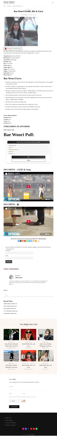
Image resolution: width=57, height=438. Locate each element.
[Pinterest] (25, 241)
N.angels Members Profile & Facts (10, 313)
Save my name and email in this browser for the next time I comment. (23, 396)
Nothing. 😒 (11, 151)
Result (28, 160)
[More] (36, 241)
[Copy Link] (34, 241)
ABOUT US (8, 418)
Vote (28, 157)
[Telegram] (31, 241)
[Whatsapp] (27, 241)
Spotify (9, 129)
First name (7, 250)
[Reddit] (23, 241)
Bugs (13, 129)
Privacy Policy (9, 420)
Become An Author (10, 425)
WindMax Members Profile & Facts (10, 303)
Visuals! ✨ (11, 147)
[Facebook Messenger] (29, 241)
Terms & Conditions (11, 422)
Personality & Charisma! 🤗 (14, 149)
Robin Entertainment (14, 268)
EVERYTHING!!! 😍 (12, 145)
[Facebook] (18, 241)
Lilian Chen (24, 14)
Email (6, 255)
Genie (5, 129)
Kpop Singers (9, 2)
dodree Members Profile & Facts (10, 308)
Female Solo (28, 9)
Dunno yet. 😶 (11, 153)
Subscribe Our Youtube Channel (14, 48)
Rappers (32, 363)
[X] (21, 241)
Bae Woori (6, 268)
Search (5, 290)
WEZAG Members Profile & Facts (10, 306)
